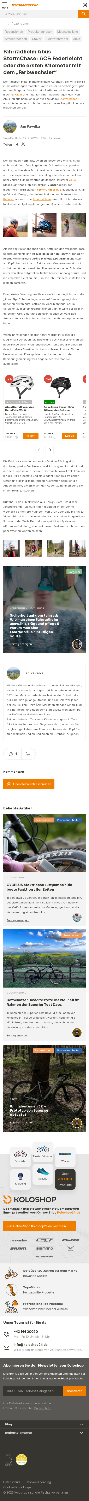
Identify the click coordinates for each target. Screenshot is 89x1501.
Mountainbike (42, 199)
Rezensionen (21, 23)
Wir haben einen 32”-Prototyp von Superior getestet (29, 1110)
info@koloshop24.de (31, 1345)
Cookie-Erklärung (39, 1482)
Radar (18, 94)
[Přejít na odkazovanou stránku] (8, 1460)
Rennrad (8, 199)
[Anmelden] (84, 5)
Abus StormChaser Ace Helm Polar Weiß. (19, 409)
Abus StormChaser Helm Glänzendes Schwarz (59, 409)
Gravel (36, 39)
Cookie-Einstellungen (17, 1487)
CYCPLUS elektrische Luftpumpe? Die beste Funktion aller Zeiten (39, 887)
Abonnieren (74, 1391)
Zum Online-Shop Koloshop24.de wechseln (36, 1226)
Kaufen (30, 435)
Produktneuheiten (40, 31)
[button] (49, 450)
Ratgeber (74, 572)
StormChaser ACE (71, 98)
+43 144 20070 (26, 1332)
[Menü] (5, 5)
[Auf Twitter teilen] (23, 144)
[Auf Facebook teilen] (17, 144)
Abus (76, 39)
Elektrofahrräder (57, 39)
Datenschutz (42, 1408)
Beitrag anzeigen (21, 644)
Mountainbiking (67, 31)
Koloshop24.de (69, 1212)
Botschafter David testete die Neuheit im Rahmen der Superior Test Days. (43, 1002)
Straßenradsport (16, 39)
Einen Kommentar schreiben (32, 784)
